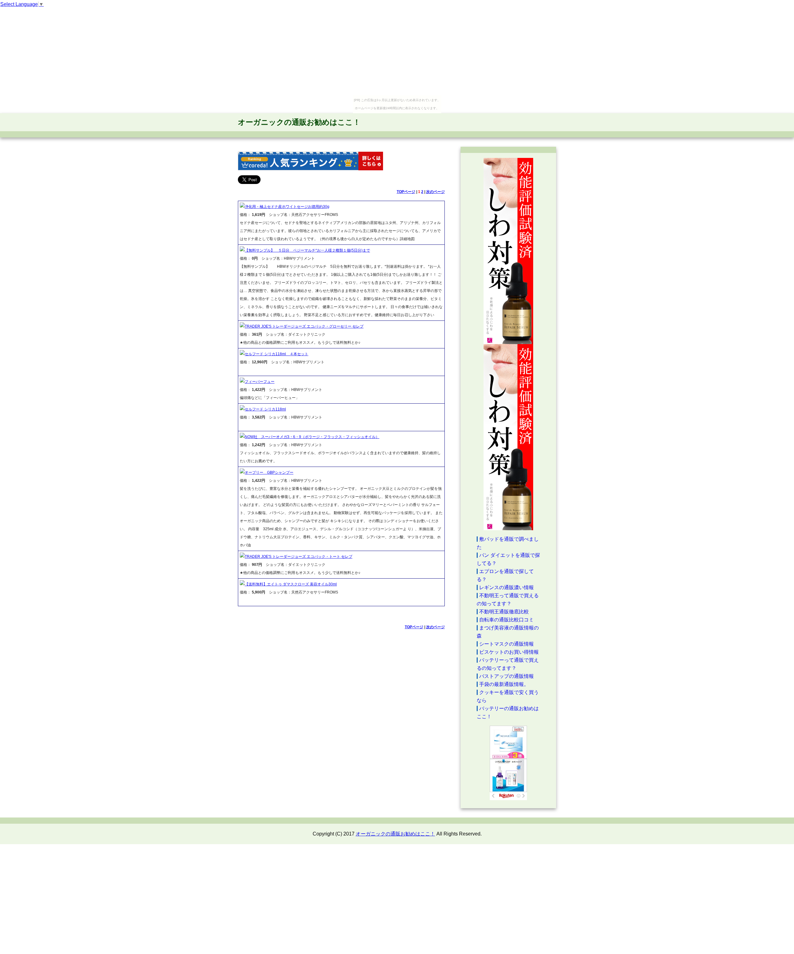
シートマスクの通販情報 (506, 644)
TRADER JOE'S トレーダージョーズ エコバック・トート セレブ (298, 556)
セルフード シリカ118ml (265, 409)
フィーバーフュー (259, 381)
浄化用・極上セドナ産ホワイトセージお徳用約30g (287, 206)
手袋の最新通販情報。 (504, 684)
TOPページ (406, 192)
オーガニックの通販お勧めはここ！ (299, 122)
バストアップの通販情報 (506, 676)
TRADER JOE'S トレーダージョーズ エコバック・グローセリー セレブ (304, 326)
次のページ (435, 192)
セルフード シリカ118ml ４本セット (276, 354)
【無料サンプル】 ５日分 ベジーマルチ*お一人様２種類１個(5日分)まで (307, 250)
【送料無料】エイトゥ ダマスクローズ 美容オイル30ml (291, 584)
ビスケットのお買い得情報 (509, 652)
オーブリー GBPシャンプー (269, 472)
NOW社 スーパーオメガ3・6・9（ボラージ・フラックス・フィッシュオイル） (312, 437)
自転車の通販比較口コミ (506, 619)
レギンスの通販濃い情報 (506, 587)
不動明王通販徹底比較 (504, 611)
